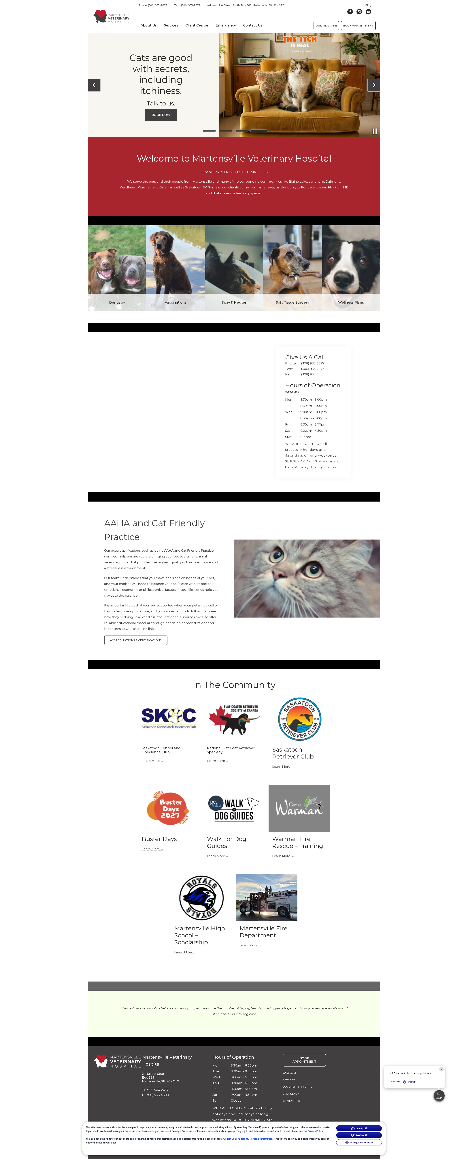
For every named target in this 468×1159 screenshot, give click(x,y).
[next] (373, 85)
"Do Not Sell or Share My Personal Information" (248, 1138)
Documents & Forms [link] (297, 1086)
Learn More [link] (151, 760)
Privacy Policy (315, 1131)
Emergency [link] (226, 25)
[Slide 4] (258, 131)
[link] (111, 16)
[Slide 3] (242, 131)
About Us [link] (289, 1072)
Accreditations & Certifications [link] (136, 640)
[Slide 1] (209, 131)
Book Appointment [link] (358, 25)
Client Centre (196, 25)
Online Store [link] (326, 25)
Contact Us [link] (252, 25)
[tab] (293, 392)
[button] (439, 1095)
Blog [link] (368, 5)
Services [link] (171, 25)
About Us (149, 25)
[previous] (94, 85)
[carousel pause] (374, 131)
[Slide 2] (225, 131)
